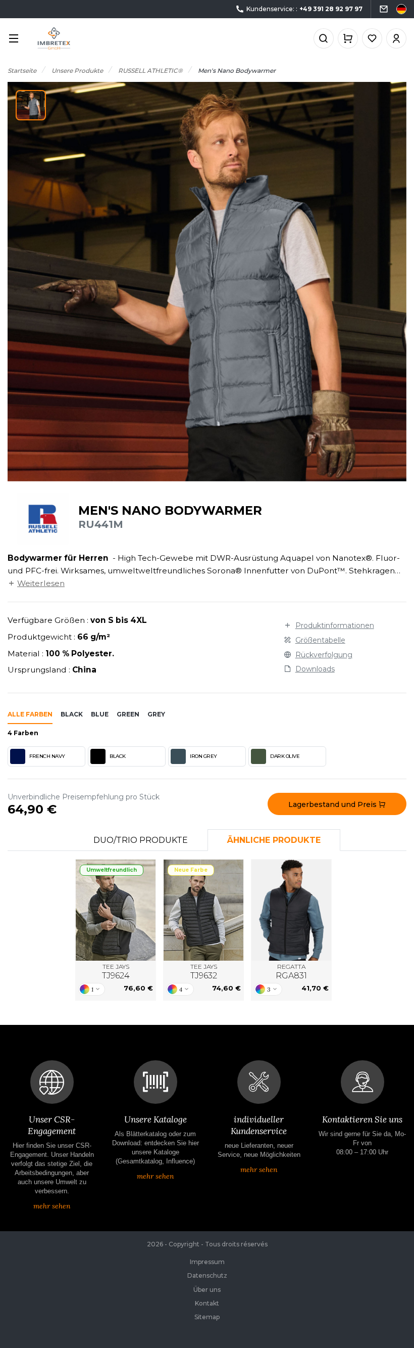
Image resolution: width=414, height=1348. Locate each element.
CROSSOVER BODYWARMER (115, 910)
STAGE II (291, 910)
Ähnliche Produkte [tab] (274, 840)
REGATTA (291, 971)
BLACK (118, 756)
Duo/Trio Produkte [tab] (140, 840)
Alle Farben (30, 714)
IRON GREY (203, 756)
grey (156, 714)
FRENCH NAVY (47, 756)
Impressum (207, 1262)
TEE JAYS (116, 971)
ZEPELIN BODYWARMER (203, 910)
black (72, 714)
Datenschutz (207, 1275)
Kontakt (207, 1303)
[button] (31, 105)
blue (100, 714)
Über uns (207, 1289)
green (128, 714)
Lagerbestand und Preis (333, 804)
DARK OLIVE (284, 756)
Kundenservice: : (304, 9)
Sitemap (207, 1317)
